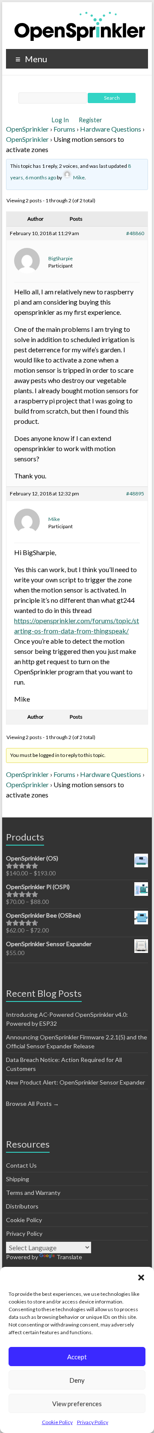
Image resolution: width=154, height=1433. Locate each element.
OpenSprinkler (27, 129)
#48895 (135, 493)
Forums (64, 129)
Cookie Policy (57, 1422)
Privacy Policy (92, 1422)
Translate (69, 1256)
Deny (77, 1380)
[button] (141, 1277)
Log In (61, 120)
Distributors (22, 1206)
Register (90, 120)
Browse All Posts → (32, 1103)
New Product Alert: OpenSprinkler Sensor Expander (75, 1082)
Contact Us (21, 1165)
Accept (77, 1357)
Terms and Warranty (33, 1192)
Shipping (17, 1179)
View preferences (77, 1403)
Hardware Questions (110, 129)
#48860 (135, 233)
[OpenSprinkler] (80, 26)
